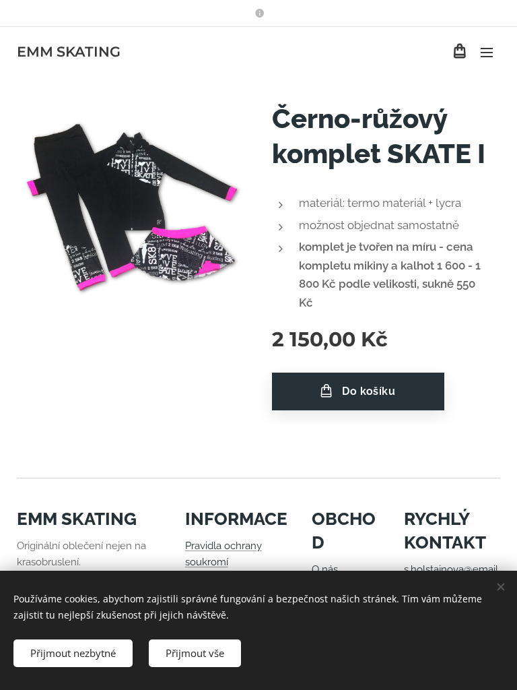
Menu (486, 51)
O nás (325, 569)
